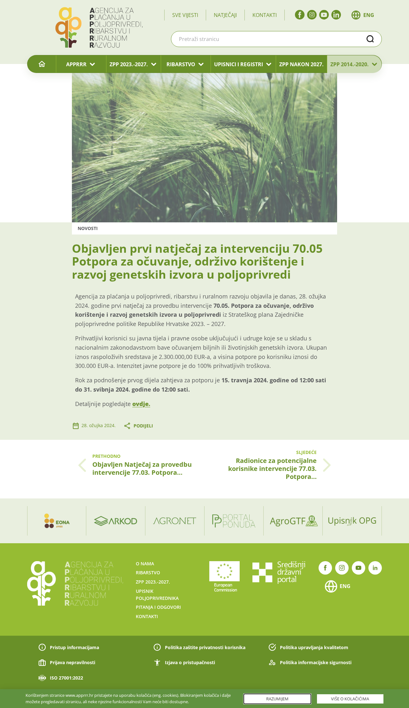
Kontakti (264, 15)
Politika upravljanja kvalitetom (314, 647)
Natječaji (225, 15)
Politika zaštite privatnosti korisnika (205, 647)
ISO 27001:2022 (66, 678)
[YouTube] (324, 15)
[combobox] (276, 39)
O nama (145, 564)
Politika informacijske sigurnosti (315, 662)
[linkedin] (336, 15)
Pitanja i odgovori (158, 607)
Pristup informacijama (74, 647)
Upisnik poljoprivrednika (157, 594)
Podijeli (143, 426)
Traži (370, 39)
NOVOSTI (88, 228)
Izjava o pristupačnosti (190, 662)
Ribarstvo (148, 572)
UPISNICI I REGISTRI (238, 64)
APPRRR (76, 64)
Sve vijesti (185, 15)
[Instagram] (312, 15)
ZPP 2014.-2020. (349, 64)
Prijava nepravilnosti (72, 662)
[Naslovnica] (41, 64)
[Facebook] (300, 15)
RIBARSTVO (180, 64)
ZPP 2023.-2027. (129, 64)
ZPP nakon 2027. (301, 64)
